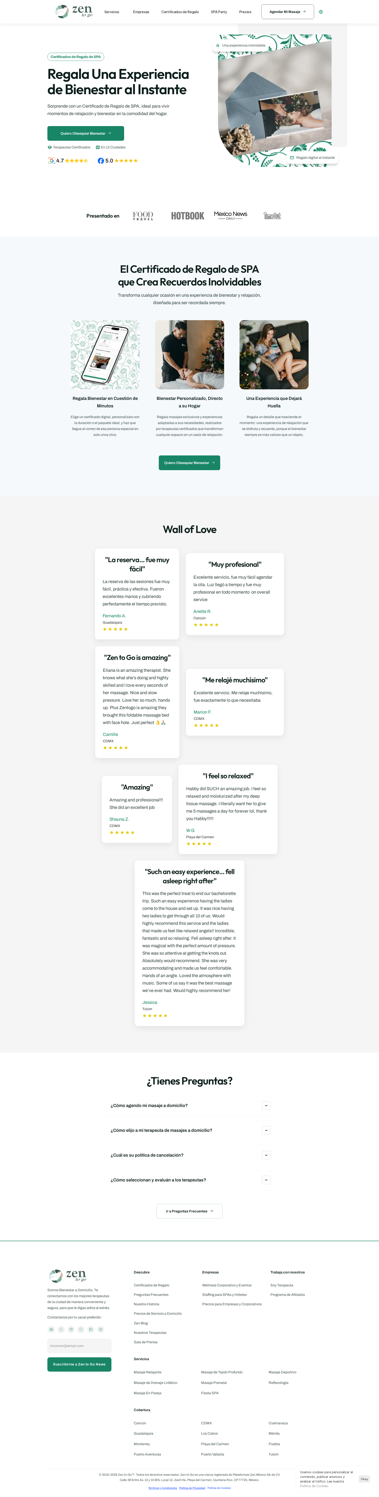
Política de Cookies (314, 1486)
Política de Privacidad (192, 1488)
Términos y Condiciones (162, 1488)
